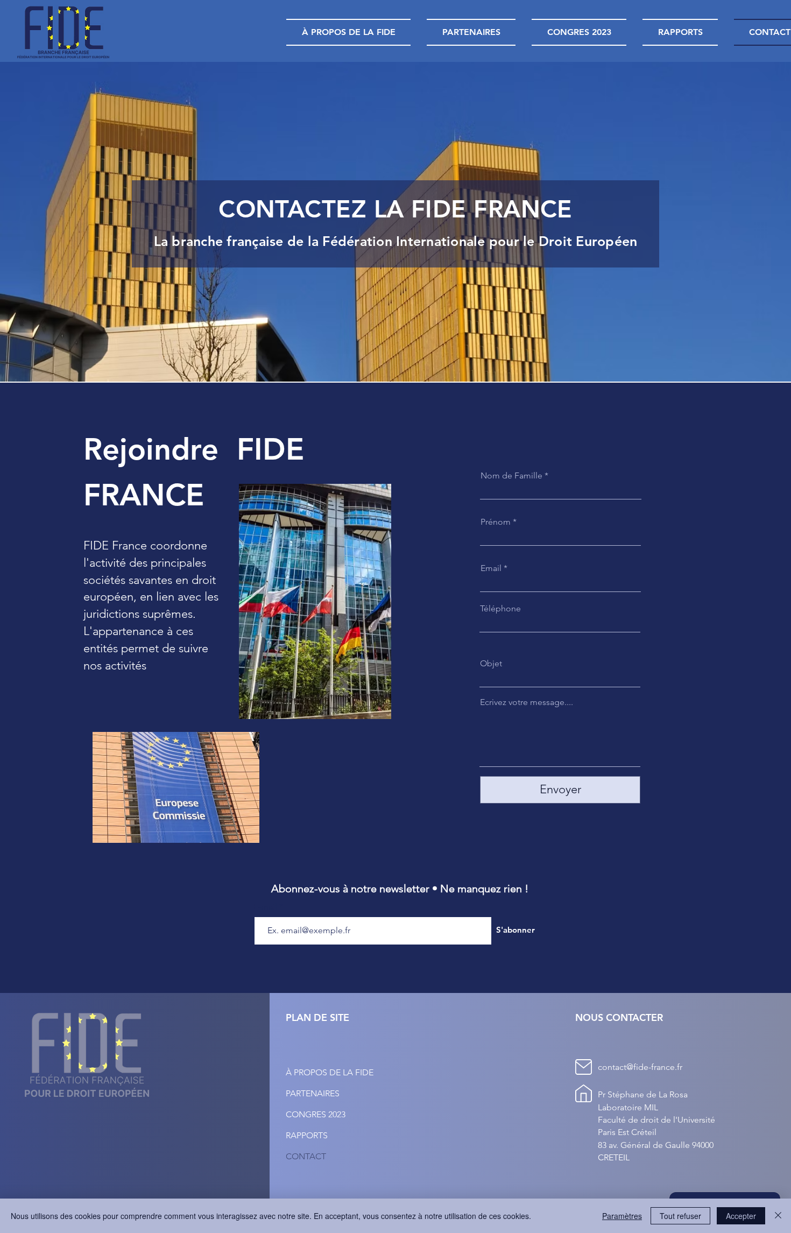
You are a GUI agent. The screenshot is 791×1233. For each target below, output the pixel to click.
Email (491, 568)
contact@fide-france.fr (640, 1067)
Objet (491, 663)
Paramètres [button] (622, 1215)
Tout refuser (680, 1215)
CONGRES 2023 (315, 1114)
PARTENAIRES (313, 1093)
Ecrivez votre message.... (526, 702)
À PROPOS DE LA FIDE (329, 1072)
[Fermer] (778, 1215)
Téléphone (500, 608)
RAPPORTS (307, 1135)
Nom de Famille (511, 475)
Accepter (741, 1215)
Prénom (496, 522)
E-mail (266, 907)
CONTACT (306, 1156)
